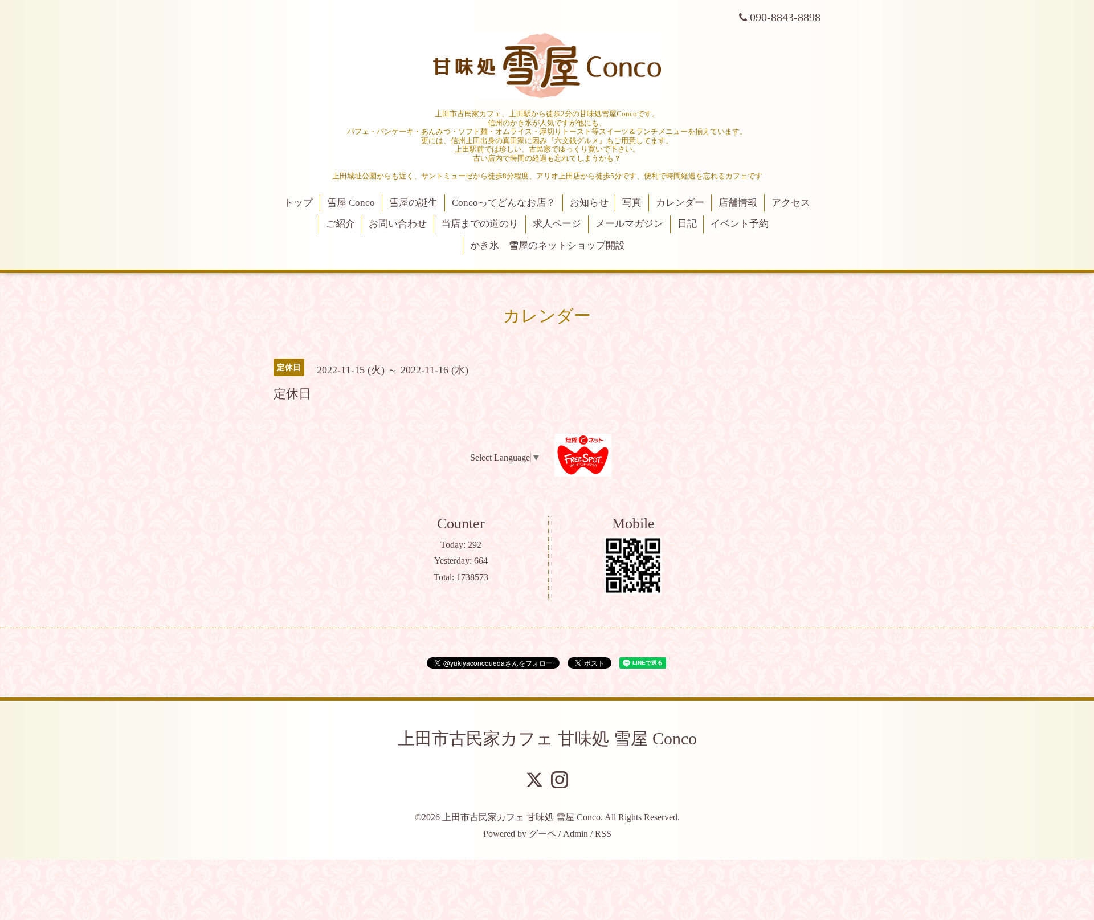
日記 (687, 223)
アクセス (790, 202)
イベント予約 (740, 223)
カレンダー (680, 202)
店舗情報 (738, 202)
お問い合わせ (398, 223)
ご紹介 (340, 223)
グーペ (542, 833)
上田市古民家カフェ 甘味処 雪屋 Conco (547, 738)
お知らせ (589, 202)
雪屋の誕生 (413, 202)
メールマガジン (629, 223)
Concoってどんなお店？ (504, 202)
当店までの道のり (480, 223)
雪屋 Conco (351, 202)
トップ (298, 202)
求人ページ (557, 223)
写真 (632, 202)
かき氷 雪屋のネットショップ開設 (547, 245)
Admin (575, 833)
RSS (603, 833)
